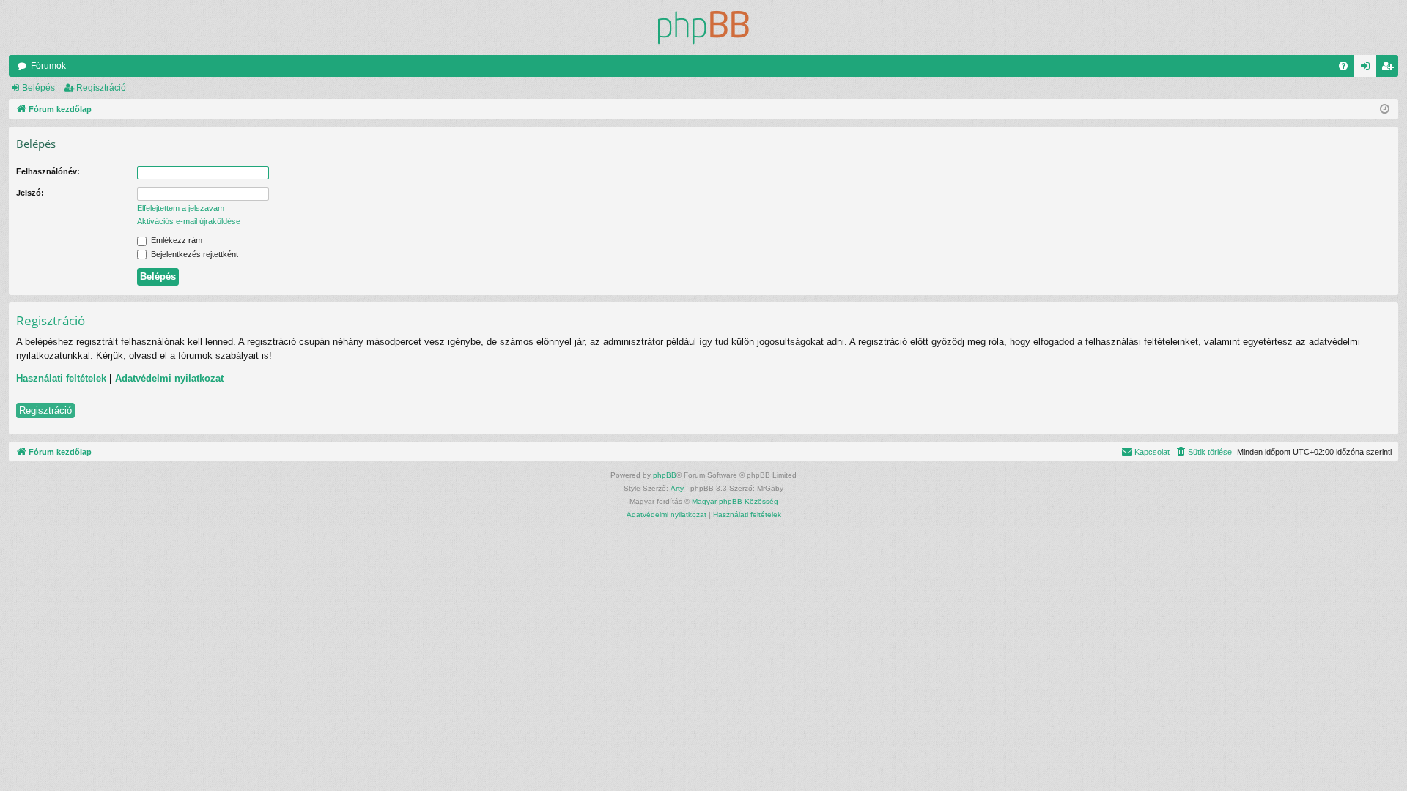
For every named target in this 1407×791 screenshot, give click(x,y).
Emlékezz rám (175, 240)
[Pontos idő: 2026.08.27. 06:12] (1384, 109)
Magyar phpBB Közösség (735, 501)
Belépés (38, 88)
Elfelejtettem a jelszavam (180, 208)
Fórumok (48, 66)
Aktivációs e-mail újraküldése (188, 221)
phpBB (664, 475)
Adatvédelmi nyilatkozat (169, 378)
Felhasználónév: (48, 171)
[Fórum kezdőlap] (703, 27)
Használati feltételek (61, 378)
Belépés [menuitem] (1368, 69)
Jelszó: (30, 192)
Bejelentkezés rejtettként (193, 254)
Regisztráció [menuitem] (1390, 69)
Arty (677, 488)
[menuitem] (1343, 66)
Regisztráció (101, 88)
